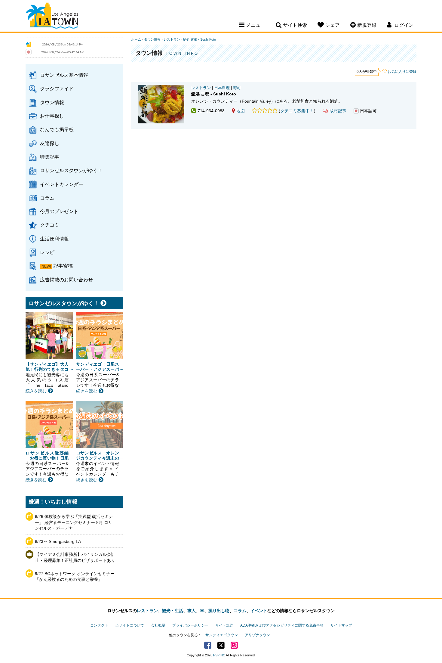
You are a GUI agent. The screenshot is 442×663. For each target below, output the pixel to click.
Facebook (207, 645)
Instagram (234, 645)
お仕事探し (52, 116)
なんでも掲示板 (57, 129)
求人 (191, 610)
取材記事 (338, 110)
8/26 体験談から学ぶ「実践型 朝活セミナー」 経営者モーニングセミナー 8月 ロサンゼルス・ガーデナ (74, 522)
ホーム (136, 39)
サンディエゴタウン (221, 635)
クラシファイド (57, 88)
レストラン (172, 39)
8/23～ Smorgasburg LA (58, 541)
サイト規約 (224, 625)
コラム (47, 197)
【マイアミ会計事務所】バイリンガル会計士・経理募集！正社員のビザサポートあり (75, 557)
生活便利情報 (54, 238)
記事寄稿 (63, 265)
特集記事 (49, 157)
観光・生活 (172, 610)
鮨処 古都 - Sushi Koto (199, 39)
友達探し (49, 143)
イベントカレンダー (61, 184)
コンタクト (99, 625)
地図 (240, 110)
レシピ (47, 252)
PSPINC (219, 655)
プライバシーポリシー (190, 625)
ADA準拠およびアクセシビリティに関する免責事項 (282, 625)
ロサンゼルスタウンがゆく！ (71, 170)
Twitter (221, 645)
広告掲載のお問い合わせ (66, 279)
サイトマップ (341, 625)
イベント (258, 610)
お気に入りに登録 (402, 72)
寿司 (237, 88)
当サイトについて (129, 625)
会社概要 (158, 625)
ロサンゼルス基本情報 (64, 75)
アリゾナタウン (257, 635)
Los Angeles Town (52, 17)
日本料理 (222, 88)
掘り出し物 (218, 610)
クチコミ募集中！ (297, 110)
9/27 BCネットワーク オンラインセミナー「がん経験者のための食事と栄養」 (75, 576)
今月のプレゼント (59, 211)
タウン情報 (52, 102)
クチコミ (49, 225)
